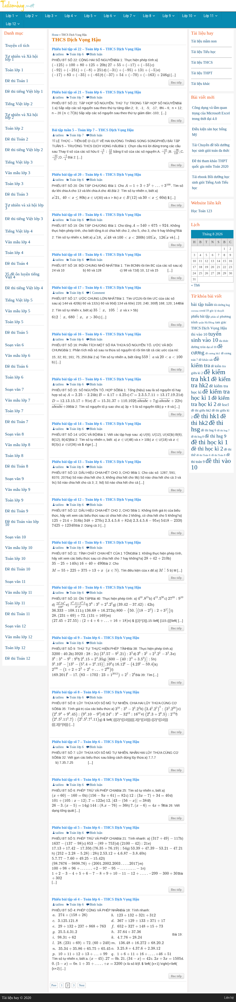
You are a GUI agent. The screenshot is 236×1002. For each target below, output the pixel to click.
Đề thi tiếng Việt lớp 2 (24, 149)
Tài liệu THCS (202, 62)
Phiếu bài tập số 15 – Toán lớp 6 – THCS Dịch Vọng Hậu (96, 379)
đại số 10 (211, 347)
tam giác (220, 322)
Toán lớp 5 (14, 321)
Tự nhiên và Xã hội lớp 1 (21, 58)
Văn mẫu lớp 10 (18, 547)
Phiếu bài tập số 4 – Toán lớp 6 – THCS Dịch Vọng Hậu (95, 899)
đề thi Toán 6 (203, 455)
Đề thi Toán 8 (16, 466)
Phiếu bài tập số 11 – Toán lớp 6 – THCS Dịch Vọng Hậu (96, 542)
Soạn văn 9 (14, 478)
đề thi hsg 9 (215, 435)
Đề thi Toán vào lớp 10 (22, 523)
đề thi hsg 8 (197, 436)
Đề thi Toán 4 (16, 263)
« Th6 (195, 285)
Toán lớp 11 (15, 603)
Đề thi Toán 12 (17, 658)
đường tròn (198, 347)
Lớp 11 (209, 16)
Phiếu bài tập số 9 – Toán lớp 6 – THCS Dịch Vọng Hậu (95, 638)
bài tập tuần (202, 304)
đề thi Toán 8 (218, 455)
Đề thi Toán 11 (17, 613)
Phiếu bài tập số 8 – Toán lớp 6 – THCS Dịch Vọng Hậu (95, 692)
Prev (53, 985)
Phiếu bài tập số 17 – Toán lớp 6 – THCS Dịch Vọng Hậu (96, 287)
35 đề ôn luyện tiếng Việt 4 (22, 275)
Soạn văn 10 (15, 537)
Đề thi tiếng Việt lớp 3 (24, 218)
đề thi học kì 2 (207, 448)
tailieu (60, 54)
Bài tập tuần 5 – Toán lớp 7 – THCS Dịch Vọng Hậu (93, 130)
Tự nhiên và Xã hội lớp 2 (21, 116)
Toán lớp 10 (15, 558)
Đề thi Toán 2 (16, 139)
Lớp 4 (69, 16)
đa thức (223, 341)
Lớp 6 (108, 16)
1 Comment (97, 293)
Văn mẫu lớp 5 (17, 311)
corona (194, 310)
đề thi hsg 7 (223, 430)
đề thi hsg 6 (208, 430)
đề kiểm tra (205, 362)
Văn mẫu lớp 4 (17, 242)
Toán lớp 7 (77, 97)
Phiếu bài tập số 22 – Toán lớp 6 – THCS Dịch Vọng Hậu (96, 49)
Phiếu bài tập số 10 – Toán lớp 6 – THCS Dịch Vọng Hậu (96, 587)
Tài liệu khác (200, 84)
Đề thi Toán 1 (16, 80)
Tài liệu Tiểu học (203, 52)
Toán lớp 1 (14, 70)
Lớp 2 (29, 16)
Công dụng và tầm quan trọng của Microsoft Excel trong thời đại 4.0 (211, 113)
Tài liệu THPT (201, 73)
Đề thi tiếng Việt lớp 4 (24, 288)
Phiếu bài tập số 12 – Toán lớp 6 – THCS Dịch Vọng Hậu (96, 499)
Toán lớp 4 (14, 252)
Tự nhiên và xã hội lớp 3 (24, 206)
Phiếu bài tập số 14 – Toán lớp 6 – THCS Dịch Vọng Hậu (96, 424)
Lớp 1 (10, 16)
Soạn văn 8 (14, 434)
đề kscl (223, 405)
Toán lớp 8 (14, 455)
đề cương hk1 (212, 353)
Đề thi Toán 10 (17, 569)
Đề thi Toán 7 (16, 421)
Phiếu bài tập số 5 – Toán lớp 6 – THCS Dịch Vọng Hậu (95, 827)
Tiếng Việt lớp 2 (18, 103)
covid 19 (204, 310)
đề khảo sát (206, 359)
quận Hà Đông (206, 322)
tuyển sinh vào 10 (206, 337)
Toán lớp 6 (77, 54)
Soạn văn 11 (15, 581)
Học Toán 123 (201, 211)
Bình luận (96, 54)
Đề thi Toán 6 (16, 366)
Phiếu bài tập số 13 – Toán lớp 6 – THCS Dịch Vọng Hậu (96, 462)
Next (81, 985)
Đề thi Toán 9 (16, 511)
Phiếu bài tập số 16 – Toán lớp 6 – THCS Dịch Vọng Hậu (96, 334)
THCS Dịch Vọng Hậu (209, 328)
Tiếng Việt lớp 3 (18, 162)
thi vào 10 (199, 334)
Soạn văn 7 (14, 389)
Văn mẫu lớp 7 (17, 400)
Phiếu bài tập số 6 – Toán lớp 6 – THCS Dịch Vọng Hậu (95, 779)
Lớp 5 (88, 16)
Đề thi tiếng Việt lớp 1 (24, 91)
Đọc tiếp (176, 82)
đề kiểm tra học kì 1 (210, 394)
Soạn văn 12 (15, 626)
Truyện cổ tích (17, 45)
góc (212, 310)
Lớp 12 (11, 24)
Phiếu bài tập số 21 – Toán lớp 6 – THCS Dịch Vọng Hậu (96, 92)
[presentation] (78, 65)
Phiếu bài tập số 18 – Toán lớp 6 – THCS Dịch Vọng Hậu (96, 254)
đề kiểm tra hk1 (208, 375)
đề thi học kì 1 (209, 442)
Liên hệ (229, 998)
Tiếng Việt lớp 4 (18, 231)
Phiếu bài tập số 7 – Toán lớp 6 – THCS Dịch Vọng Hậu (95, 742)
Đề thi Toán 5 (16, 332)
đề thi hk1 (206, 416)
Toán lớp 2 (14, 128)
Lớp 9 (166, 16)
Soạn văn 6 (14, 345)
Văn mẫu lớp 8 (17, 444)
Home (55, 34)
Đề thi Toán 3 (16, 194)
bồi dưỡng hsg (222, 305)
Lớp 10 (187, 16)
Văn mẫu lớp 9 (17, 489)
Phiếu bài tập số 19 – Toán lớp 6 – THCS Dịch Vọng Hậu (96, 215)
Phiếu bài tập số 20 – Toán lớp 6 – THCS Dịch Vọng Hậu (96, 174)
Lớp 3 (49, 16)
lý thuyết (219, 311)
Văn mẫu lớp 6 (17, 355)
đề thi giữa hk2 (201, 410)
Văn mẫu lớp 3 (17, 172)
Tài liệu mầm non (204, 41)
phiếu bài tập (200, 316)
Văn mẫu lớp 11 (18, 592)
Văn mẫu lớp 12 (18, 637)
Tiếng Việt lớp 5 (18, 300)
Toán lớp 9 (14, 500)
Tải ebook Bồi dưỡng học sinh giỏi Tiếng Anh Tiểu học (211, 182)
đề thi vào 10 (211, 464)
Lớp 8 (147, 16)
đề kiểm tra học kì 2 (210, 401)
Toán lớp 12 (15, 647)
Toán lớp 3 (14, 183)
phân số (215, 316)
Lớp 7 (127, 16)
